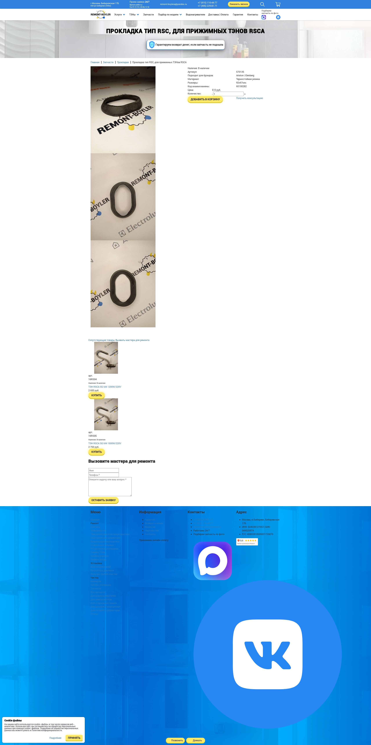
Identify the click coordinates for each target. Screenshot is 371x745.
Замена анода (98, 559)
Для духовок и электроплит (106, 606)
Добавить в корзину (205, 99)
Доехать (197, 740)
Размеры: (193, 82)
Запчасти (148, 14)
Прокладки (123, 62)
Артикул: (192, 71)
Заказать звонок (239, 4)
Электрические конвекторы (106, 537)
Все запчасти (98, 592)
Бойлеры (95, 526)
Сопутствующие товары (101, 340)
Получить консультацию (249, 97)
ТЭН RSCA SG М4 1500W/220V (104, 443)
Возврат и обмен (154, 523)
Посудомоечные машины (105, 548)
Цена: (191, 89)
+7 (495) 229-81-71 (207, 5)
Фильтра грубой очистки (104, 573)
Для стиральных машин (104, 602)
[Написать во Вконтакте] (278, 17)
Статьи (94, 613)
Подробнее (55, 737)
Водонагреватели (195, 14)
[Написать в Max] (264, 17)
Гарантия (238, 14)
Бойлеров (96, 581)
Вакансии (150, 526)
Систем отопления (101, 584)
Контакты (252, 14)
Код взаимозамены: (199, 86)
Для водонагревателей (103, 595)
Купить (96, 395)
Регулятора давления (102, 570)
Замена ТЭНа (98, 552)
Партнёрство (152, 530)
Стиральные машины (102, 544)
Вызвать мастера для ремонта (132, 340)
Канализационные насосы (105, 541)
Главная (95, 62)
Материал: (193, 78)
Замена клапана (100, 555)
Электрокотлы (98, 530)
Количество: (194, 93)
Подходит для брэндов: (200, 75)
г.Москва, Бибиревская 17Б (105, 3)
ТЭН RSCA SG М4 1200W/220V (104, 386)
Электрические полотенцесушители (110, 534)
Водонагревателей (101, 566)
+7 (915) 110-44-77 (207, 2)
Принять (74, 737)
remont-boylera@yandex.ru (173, 4)
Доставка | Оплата (218, 14)
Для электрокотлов (101, 599)
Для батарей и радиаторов (105, 610)
